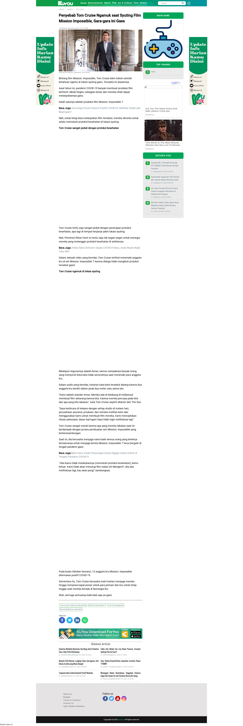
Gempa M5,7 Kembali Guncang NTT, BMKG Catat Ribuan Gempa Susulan (164, 166)
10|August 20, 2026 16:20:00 (163, 171)
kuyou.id (121, 720)
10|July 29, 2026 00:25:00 (162, 197)
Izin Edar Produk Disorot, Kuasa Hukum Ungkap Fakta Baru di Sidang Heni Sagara (164, 191)
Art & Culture (125, 3)
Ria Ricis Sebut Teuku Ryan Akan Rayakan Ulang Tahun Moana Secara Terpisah (165, 205)
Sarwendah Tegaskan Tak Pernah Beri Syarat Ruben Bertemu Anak (165, 178)
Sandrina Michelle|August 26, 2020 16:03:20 (76, 655)
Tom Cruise (80, 9)
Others (143, 3)
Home (84, 3)
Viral (153, 72)
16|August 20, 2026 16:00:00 (163, 183)
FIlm (114, 3)
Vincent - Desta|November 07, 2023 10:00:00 (118, 667)
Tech (136, 3)
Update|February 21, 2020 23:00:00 (73, 676)
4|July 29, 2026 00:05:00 (161, 211)
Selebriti (70, 9)
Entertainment (95, 3)
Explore (61, 9)
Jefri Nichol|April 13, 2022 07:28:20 (115, 655)
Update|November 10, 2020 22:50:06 (74, 667)
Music (107, 3)
